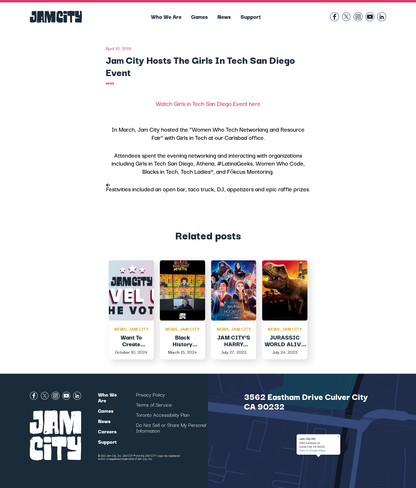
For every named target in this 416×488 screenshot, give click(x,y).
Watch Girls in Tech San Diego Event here (208, 103)
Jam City (138, 329)
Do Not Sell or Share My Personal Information (171, 428)
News (224, 16)
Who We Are (166, 16)
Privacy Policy (150, 394)
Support (250, 16)
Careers (107, 431)
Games (199, 16)
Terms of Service (154, 405)
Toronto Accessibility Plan (162, 415)
